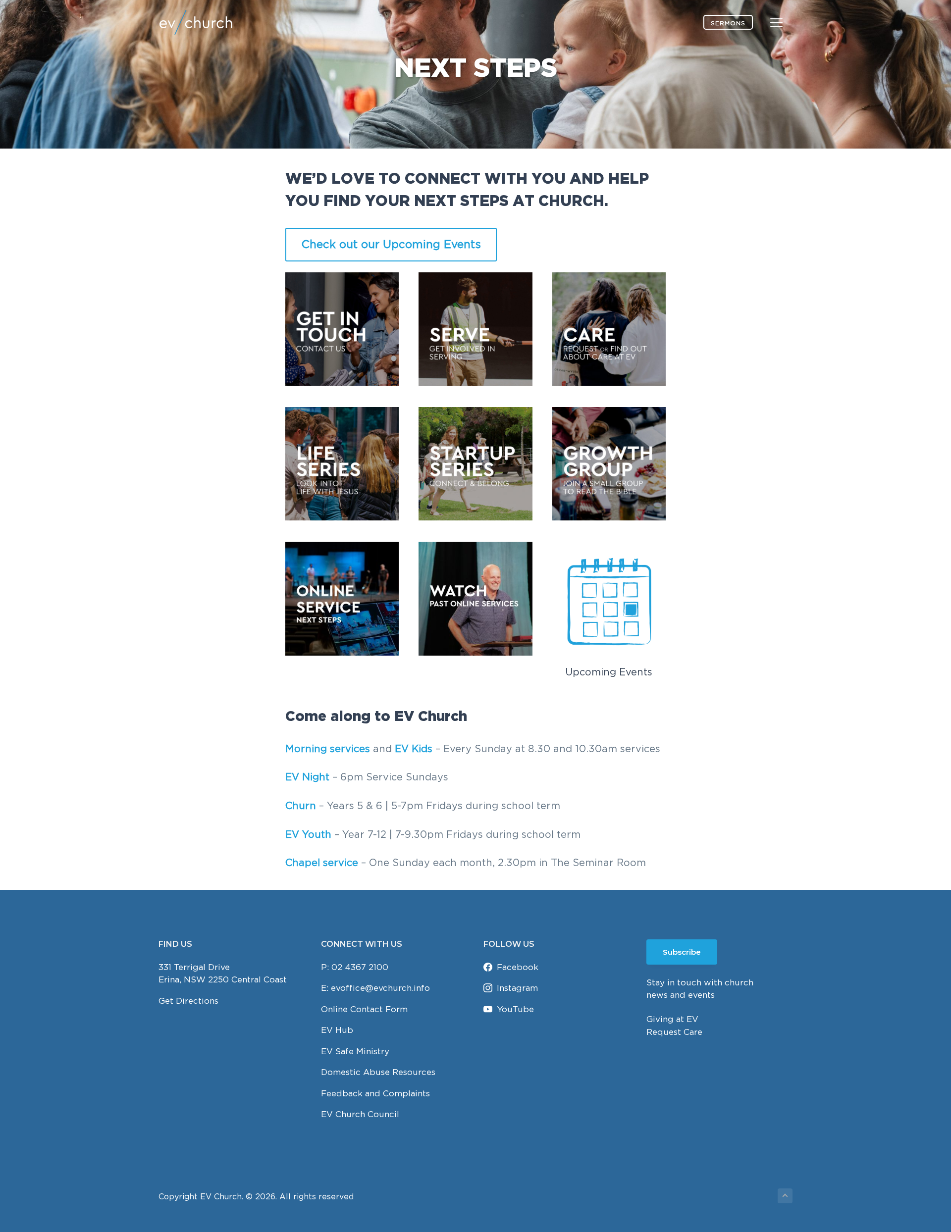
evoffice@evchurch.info (380, 987)
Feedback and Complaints (375, 1093)
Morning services (327, 748)
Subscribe (682, 952)
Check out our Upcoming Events (391, 244)
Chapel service (321, 862)
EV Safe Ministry (355, 1051)
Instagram (517, 987)
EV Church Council (360, 1114)
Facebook (517, 967)
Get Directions (188, 1000)
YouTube (515, 1009)
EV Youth (308, 834)
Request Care (674, 1031)
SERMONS (728, 23)
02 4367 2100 (359, 967)
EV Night (307, 776)
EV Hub (337, 1030)
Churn (302, 805)
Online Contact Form (364, 1009)
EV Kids (413, 748)
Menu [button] (764, 22)
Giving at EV (672, 1019)
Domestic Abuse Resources (378, 1072)
